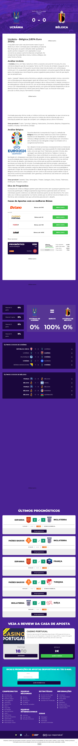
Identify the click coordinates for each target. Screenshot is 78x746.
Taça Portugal (8, 697)
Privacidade (62, 698)
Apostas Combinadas (47, 722)
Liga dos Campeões (10, 717)
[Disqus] (39, 423)
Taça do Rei (7, 704)
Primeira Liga (8, 695)
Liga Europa (7, 718)
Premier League (9, 698)
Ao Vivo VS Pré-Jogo (47, 695)
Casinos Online (63, 707)
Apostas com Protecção (48, 700)
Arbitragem (44, 717)
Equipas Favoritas (46, 697)
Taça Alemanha (8, 711)
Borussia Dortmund (28, 719)
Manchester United (9, 722)
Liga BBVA (7, 702)
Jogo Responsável (64, 697)
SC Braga (25, 702)
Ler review (21, 655)
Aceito (39, 744)
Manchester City (9, 720)
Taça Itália (7, 707)
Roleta (61, 700)
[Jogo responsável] (16, 735)
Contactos (62, 695)
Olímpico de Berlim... (49, 526)
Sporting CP (26, 700)
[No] (76, 742)
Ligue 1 (6, 713)
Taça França (7, 715)
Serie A (6, 706)
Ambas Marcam (45, 698)
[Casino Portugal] (13, 636)
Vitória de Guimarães (28, 704)
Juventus (25, 715)
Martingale (44, 720)
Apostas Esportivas (64, 706)
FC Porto (25, 699)
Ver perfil (47, 249)
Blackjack (62, 702)
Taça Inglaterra (8, 700)
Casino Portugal (37, 631)
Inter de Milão (27, 717)
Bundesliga (7, 709)
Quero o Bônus (57, 656)
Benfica (25, 697)
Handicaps (44, 719)
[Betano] (14, 251)
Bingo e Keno (63, 704)
